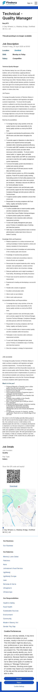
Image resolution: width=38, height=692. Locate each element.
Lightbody (6, 572)
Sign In (29, 3)
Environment (8, 615)
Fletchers (6, 561)
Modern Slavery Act (10, 623)
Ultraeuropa (7, 592)
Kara (5, 564)
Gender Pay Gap (9, 626)
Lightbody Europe (9, 576)
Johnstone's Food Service (13, 568)
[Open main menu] (36, 3)
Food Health (7, 607)
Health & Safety (9, 603)
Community (7, 619)
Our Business (8, 546)
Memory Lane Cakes (10, 557)
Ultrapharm (7, 588)
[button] (19, 508)
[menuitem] (10, 3)
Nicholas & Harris (9, 584)
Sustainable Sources (10, 611)
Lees (5, 580)
